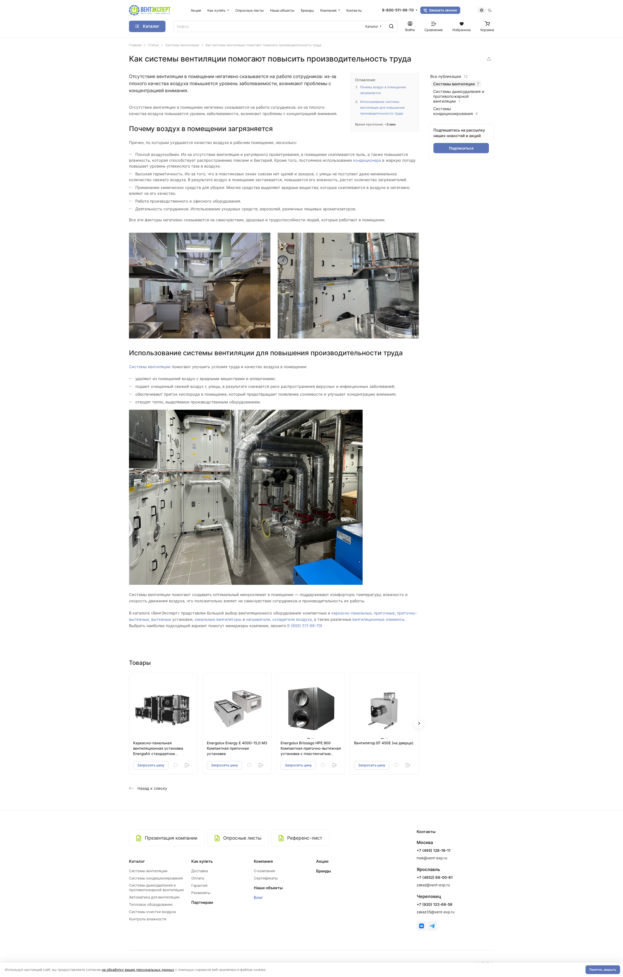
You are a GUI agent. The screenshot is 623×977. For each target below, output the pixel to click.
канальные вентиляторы (218, 619)
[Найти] (391, 26)
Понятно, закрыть (602, 969)
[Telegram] (432, 926)
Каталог (137, 861)
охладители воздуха (292, 619)
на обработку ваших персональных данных (138, 970)
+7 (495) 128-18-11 (433, 850)
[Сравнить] (187, 765)
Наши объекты (268, 887)
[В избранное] (175, 765)
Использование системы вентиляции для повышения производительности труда (382, 107)
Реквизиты (200, 892)
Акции (322, 861)
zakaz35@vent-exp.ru (436, 912)
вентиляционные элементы (378, 619)
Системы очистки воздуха (152, 911)
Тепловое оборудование (151, 904)
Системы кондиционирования (156, 878)
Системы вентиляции (150, 366)
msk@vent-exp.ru (432, 858)
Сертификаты (266, 878)
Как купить (202, 861)
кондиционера (367, 160)
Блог (258, 897)
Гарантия (199, 885)
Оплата (197, 878)
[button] (419, 723)
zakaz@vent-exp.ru (433, 885)
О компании (264, 871)
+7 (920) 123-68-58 (434, 904)
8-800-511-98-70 (398, 10)
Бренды (323, 871)
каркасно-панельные (351, 613)
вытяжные (161, 619)
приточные (384, 613)
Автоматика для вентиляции (154, 897)
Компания (263, 861)
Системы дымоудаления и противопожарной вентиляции (156, 887)
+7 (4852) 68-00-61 (435, 877)
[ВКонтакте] (421, 926)
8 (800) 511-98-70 (304, 625)
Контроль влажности (147, 919)
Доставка (199, 871)
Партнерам (202, 902)
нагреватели (258, 619)
